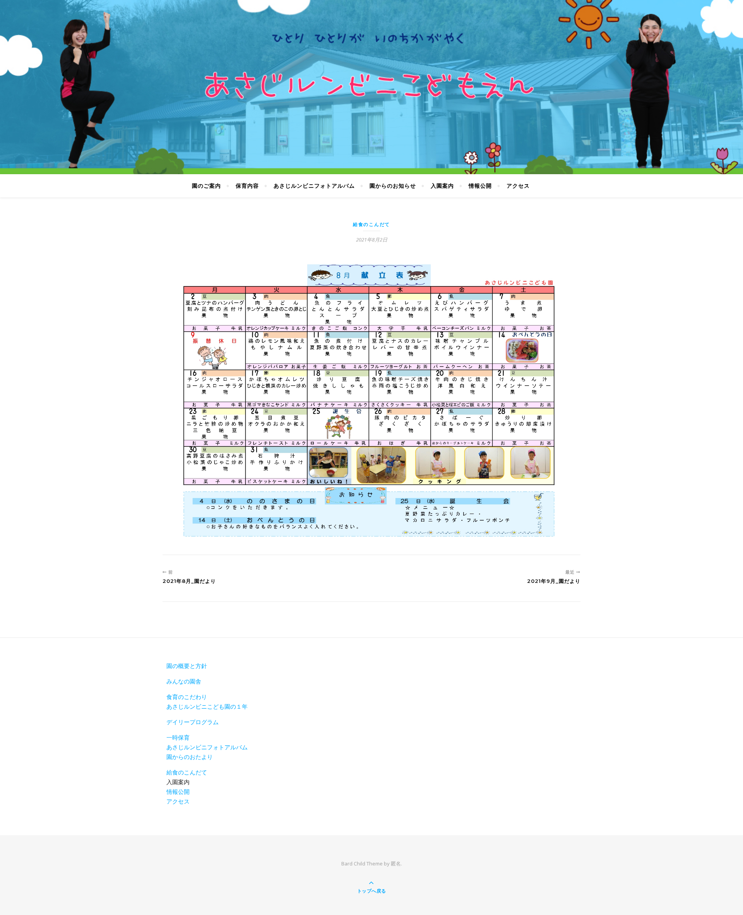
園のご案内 (206, 185)
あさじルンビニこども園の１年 (207, 706)
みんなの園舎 (183, 681)
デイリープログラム (192, 722)
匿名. (396, 863)
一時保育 (178, 737)
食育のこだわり (186, 697)
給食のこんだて (371, 224)
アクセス (518, 185)
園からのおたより (189, 757)
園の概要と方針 (186, 666)
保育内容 (247, 185)
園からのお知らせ (393, 185)
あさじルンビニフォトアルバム (314, 185)
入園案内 (442, 185)
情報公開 (480, 185)
